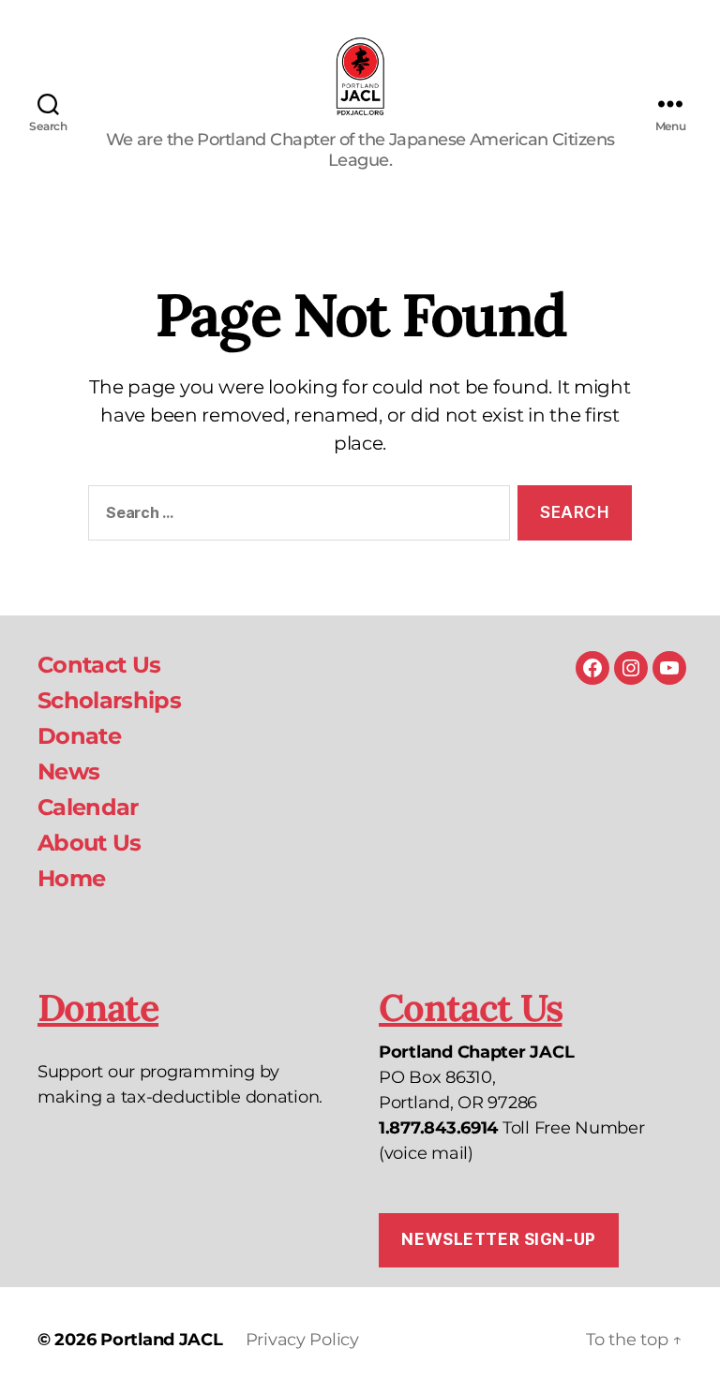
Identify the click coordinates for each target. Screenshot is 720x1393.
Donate (79, 735)
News (68, 771)
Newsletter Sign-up (498, 1239)
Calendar (88, 807)
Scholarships (109, 700)
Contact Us (99, 664)
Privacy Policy (302, 1339)
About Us (90, 842)
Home (71, 878)
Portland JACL (161, 1339)
